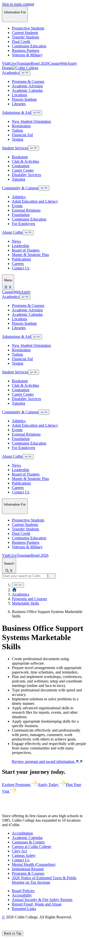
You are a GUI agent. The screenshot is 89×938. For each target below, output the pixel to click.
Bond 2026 (39, 63)
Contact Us (20, 268)
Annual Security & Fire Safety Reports (42, 900)
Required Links (24, 908)
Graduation (20, 166)
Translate (24, 63)
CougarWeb (57, 63)
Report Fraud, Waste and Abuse (37, 904)
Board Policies (23, 891)
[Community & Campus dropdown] (43, 188)
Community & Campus (20, 188)
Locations (19, 95)
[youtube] (21, 928)
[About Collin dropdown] (28, 232)
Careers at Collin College (31, 846)
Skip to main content (18, 4)
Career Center (23, 170)
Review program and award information (43, 761)
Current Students (25, 33)
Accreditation (22, 833)
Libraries (19, 104)
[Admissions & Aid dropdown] (36, 112)
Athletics (19, 197)
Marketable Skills (25, 603)
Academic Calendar (27, 90)
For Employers (23, 224)
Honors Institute (24, 99)
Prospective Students (28, 28)
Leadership (20, 246)
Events (17, 206)
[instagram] (15, 928)
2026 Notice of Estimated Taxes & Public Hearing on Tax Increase (44, 880)
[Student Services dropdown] (33, 148)
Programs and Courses (29, 599)
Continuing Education (29, 46)
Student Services (15, 148)
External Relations (26, 210)
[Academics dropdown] (24, 72)
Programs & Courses (28, 81)
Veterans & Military (27, 55)
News (16, 241)
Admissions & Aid (16, 112)
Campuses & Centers (28, 842)
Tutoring (18, 179)
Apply (72, 63)
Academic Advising (27, 86)
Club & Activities (25, 161)
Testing (17, 139)
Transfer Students (25, 37)
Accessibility (22, 895)
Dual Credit (21, 41)
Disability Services (26, 175)
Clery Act (19, 851)
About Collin (12, 232)
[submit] (52, 576)
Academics (10, 72)
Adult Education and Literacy (35, 201)
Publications (21, 259)
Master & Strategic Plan (30, 255)
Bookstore (20, 157)
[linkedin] (27, 928)
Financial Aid (22, 135)
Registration (21, 126)
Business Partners (25, 50)
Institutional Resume (28, 869)
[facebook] (4, 928)
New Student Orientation (31, 121)
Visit (5, 63)
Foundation (21, 215)
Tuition (17, 130)
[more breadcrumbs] (18, 585)
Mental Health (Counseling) (33, 864)
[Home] (14, 590)
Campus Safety (24, 855)
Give (13, 63)
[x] (9, 928)
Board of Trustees (26, 250)
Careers (18, 263)
